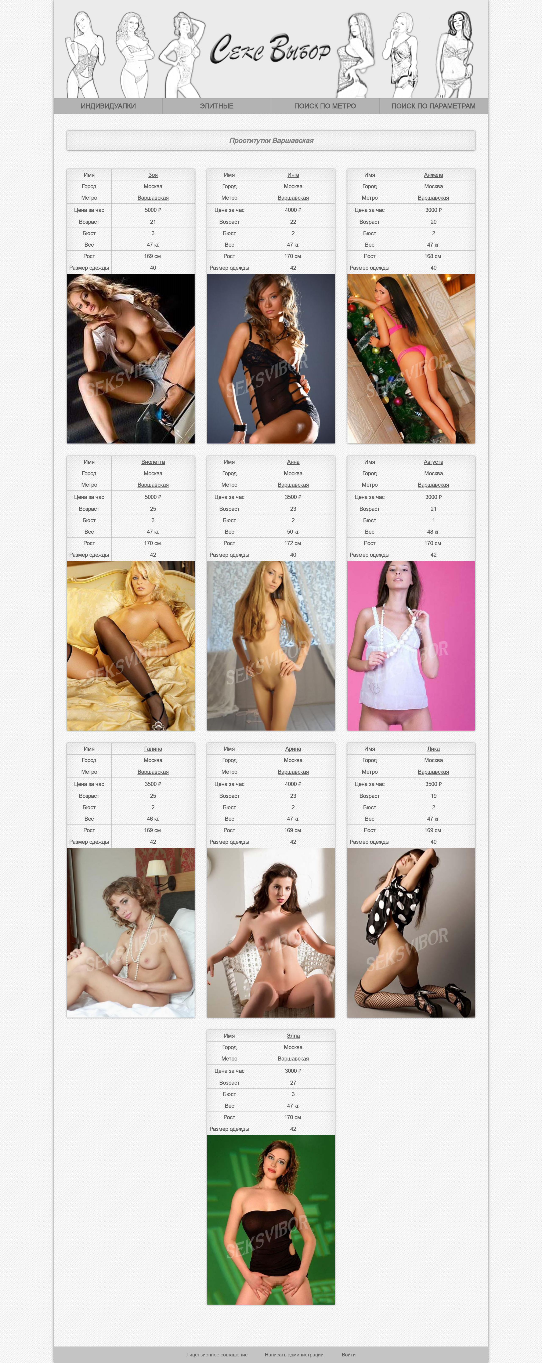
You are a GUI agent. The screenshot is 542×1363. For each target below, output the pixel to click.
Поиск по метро (325, 106)
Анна (293, 462)
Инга (293, 175)
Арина (293, 749)
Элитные (217, 106)
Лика (433, 749)
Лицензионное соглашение (217, 1354)
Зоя (153, 175)
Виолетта (153, 462)
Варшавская (153, 198)
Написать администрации (295, 1354)
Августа (433, 462)
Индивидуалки (108, 106)
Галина (153, 749)
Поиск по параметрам (433, 106)
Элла (293, 1036)
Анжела (433, 175)
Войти (349, 1354)
